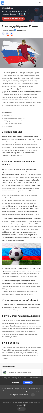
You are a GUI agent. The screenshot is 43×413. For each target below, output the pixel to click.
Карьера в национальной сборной (15, 121)
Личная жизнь (8, 126)
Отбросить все (16, 382)
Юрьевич (21, 409)
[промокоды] (3, 3)
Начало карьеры (8, 115)
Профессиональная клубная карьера (14, 118)
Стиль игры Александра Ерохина (13, 123)
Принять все (27, 382)
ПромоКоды (7, 30)
